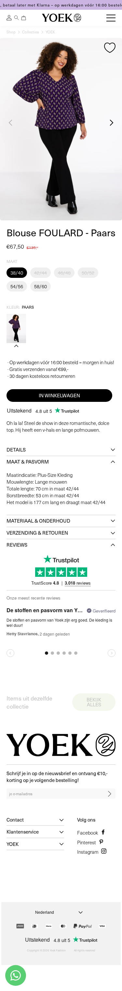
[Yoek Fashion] (61, 18)
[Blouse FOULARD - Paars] (16, 328)
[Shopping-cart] (23, 17)
